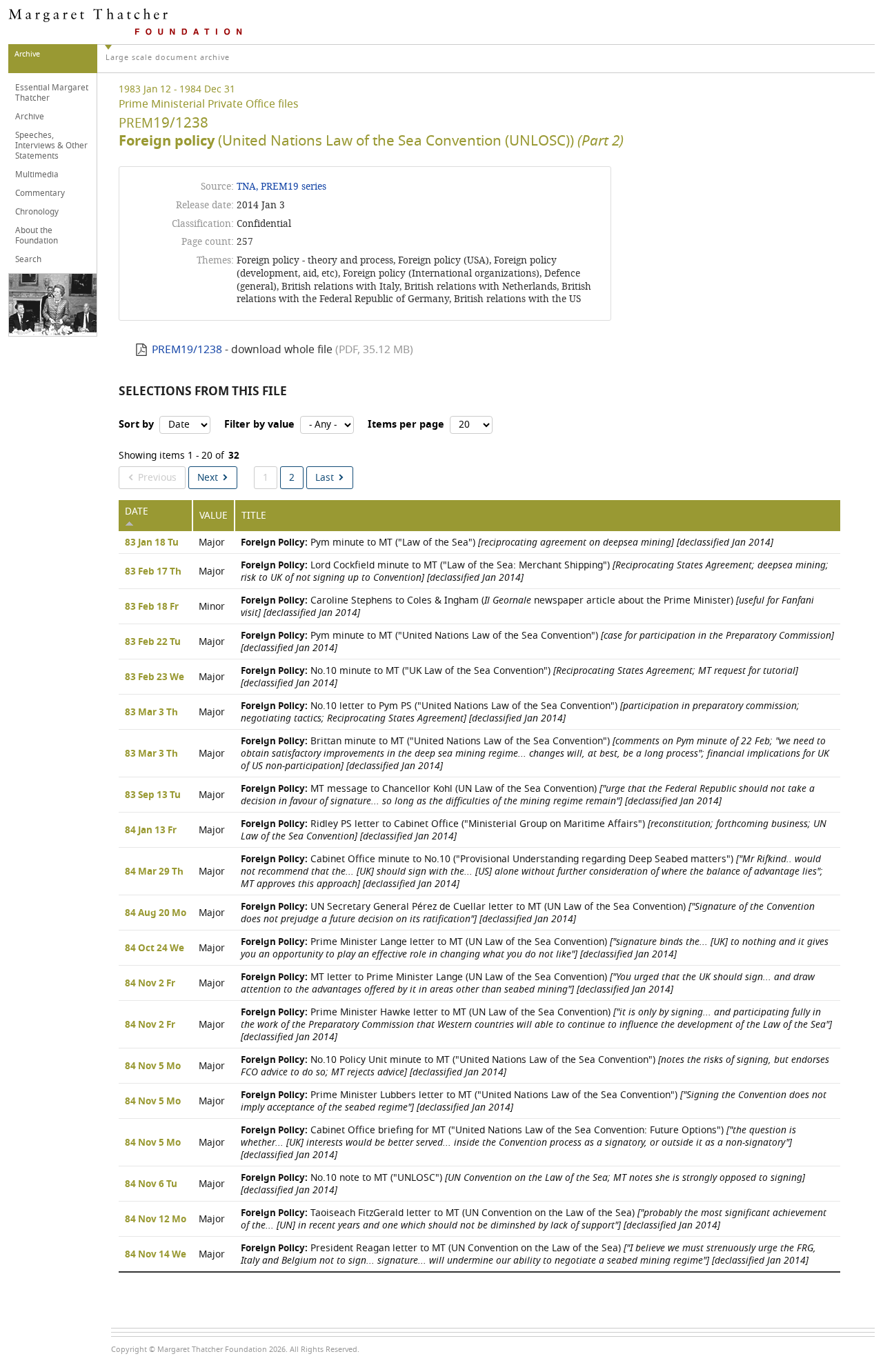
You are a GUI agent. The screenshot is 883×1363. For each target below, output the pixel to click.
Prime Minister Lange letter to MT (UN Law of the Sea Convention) (535, 948)
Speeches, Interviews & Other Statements (51, 145)
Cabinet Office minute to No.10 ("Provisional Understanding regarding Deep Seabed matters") (532, 871)
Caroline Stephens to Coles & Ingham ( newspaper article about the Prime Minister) (527, 606)
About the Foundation (36, 235)
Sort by (136, 424)
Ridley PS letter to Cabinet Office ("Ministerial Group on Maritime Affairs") (533, 830)
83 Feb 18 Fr (152, 607)
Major (212, 542)
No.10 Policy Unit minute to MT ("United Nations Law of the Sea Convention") (535, 1066)
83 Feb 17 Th (153, 572)
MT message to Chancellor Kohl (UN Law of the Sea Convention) (528, 795)
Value (213, 515)
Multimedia (37, 174)
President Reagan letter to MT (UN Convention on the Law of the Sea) (528, 1254)
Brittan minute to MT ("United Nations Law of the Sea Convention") (535, 753)
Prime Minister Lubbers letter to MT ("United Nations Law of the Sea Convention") (533, 1101)
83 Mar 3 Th (151, 712)
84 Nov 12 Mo (155, 1219)
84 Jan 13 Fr (151, 830)
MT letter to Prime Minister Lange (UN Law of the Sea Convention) (528, 983)
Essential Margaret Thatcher (51, 92)
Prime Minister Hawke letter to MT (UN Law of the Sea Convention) (536, 1024)
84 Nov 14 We (155, 1255)
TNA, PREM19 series (281, 186)
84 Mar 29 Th (154, 872)
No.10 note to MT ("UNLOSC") (523, 1184)
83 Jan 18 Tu (152, 543)
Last (324, 477)
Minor (212, 606)
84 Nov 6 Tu (151, 1184)
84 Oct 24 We (154, 948)
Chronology (37, 212)
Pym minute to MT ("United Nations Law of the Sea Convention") (537, 641)
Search (28, 259)
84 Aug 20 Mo (155, 913)
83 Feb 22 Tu (153, 642)
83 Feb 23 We (154, 677)
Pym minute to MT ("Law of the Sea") (507, 542)
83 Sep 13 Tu (153, 795)
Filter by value (259, 424)
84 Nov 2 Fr (150, 984)
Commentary (40, 193)
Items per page (406, 424)
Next (207, 477)
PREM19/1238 (187, 350)
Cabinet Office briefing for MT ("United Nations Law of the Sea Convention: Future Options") (518, 1142)
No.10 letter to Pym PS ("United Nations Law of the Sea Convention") (520, 712)
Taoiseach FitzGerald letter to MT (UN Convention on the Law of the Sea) (533, 1219)
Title (253, 515)
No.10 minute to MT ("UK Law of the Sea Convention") (519, 677)
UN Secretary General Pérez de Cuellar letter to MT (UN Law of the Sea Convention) (528, 912)
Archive (29, 116)
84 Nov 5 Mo (153, 1066)
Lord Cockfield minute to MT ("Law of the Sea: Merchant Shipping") (535, 571)
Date (136, 511)
